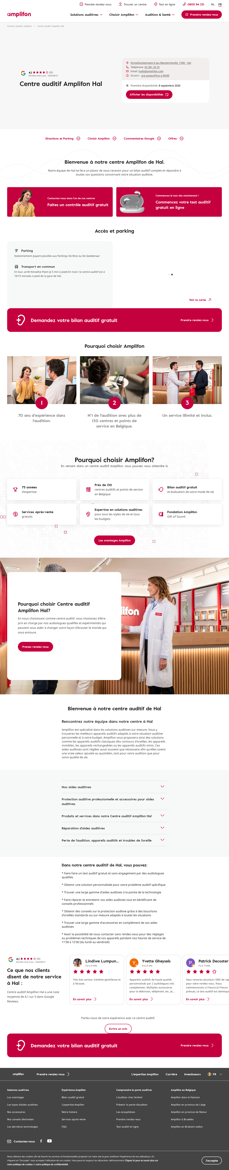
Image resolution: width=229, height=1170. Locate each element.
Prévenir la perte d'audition (131, 1104)
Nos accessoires (16, 1112)
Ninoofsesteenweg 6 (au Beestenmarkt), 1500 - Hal (161, 62)
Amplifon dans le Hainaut (185, 1097)
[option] (96, 980)
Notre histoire (69, 1112)
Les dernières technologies (22, 1126)
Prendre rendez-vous (128, 1119)
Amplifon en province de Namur (189, 1112)
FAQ (64, 1126)
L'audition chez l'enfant (129, 1097)
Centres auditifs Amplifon (19, 26)
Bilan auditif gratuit (73, 1097)
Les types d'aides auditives (22, 1104)
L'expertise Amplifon (145, 1074)
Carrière (171, 1074)
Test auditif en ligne (127, 1126)
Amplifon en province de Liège (188, 1104)
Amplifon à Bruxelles (182, 1119)
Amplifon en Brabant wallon (187, 1126)
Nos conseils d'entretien (20, 1119)
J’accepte (212, 1160)
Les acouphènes (125, 1112)
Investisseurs (192, 1074)
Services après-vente (74, 1119)
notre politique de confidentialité (52, 1164)
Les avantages (15, 1097)
